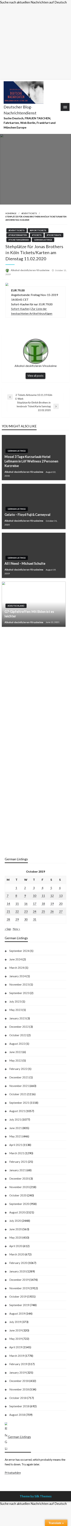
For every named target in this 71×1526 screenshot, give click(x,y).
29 (17, 919)
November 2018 (19, 1389)
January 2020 (17, 1271)
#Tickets (37, 235)
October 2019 (18, 1296)
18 (43, 903)
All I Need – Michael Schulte (25, 563)
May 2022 (15, 1060)
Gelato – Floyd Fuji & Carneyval (27, 515)
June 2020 (15, 1229)
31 (34, 919)
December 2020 (19, 1178)
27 (60, 911)
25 (43, 911)
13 (60, 895)
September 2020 (19, 1203)
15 (17, 903)
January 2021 (17, 1170)
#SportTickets (38, 230)
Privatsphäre (13, 1472)
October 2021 (18, 1094)
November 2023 (19, 984)
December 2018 (19, 1380)
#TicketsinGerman (19, 240)
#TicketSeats (54, 235)
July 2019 (15, 1321)
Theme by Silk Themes (36, 1496)
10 (34, 895)
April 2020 (15, 1246)
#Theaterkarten (18, 235)
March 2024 (16, 967)
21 (8, 911)
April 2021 (15, 1144)
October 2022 (18, 1035)
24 (34, 911)
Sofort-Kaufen (20, 308)
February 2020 (18, 1262)
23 (25, 911)
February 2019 (18, 1364)
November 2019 (19, 1288)
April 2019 (15, 1347)
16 (25, 903)
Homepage (10, 213)
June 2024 (15, 959)
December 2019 (19, 1279)
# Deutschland (16, 606)
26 (52, 911)
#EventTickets (29, 213)
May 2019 (15, 1338)
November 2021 (19, 1085)
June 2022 (15, 1052)
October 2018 (18, 1397)
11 (43, 895)
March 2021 (16, 1153)
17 (34, 903)
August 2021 (17, 1111)
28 (8, 919)
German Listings (43, 240)
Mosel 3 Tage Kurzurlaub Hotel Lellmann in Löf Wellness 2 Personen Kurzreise (31, 461)
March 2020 (16, 1254)
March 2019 (16, 1355)
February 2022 (18, 1068)
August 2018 (17, 1414)
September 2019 (19, 1305)
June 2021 (15, 1128)
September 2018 (19, 1406)
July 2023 (15, 1001)
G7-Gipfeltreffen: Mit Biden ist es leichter (29, 614)
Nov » (16, 929)
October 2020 (18, 1195)
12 (52, 895)
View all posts (35, 375)
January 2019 (17, 1372)
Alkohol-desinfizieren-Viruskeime (30, 270)
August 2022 (17, 1043)
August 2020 (17, 1212)
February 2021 (18, 1161)
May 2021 (15, 1136)
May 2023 (15, 1009)
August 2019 (17, 1313)
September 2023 (19, 993)
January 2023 (17, 1018)
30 (25, 919)
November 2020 (19, 1187)
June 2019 (15, 1330)
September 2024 (19, 950)
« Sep (8, 929)
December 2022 (19, 1026)
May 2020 (15, 1237)
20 (60, 903)
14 (8, 903)
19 (52, 903)
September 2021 (19, 1102)
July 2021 (15, 1119)
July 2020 (15, 1220)
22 (17, 911)
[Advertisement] (35, 41)
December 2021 (19, 1077)
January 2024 (17, 976)
